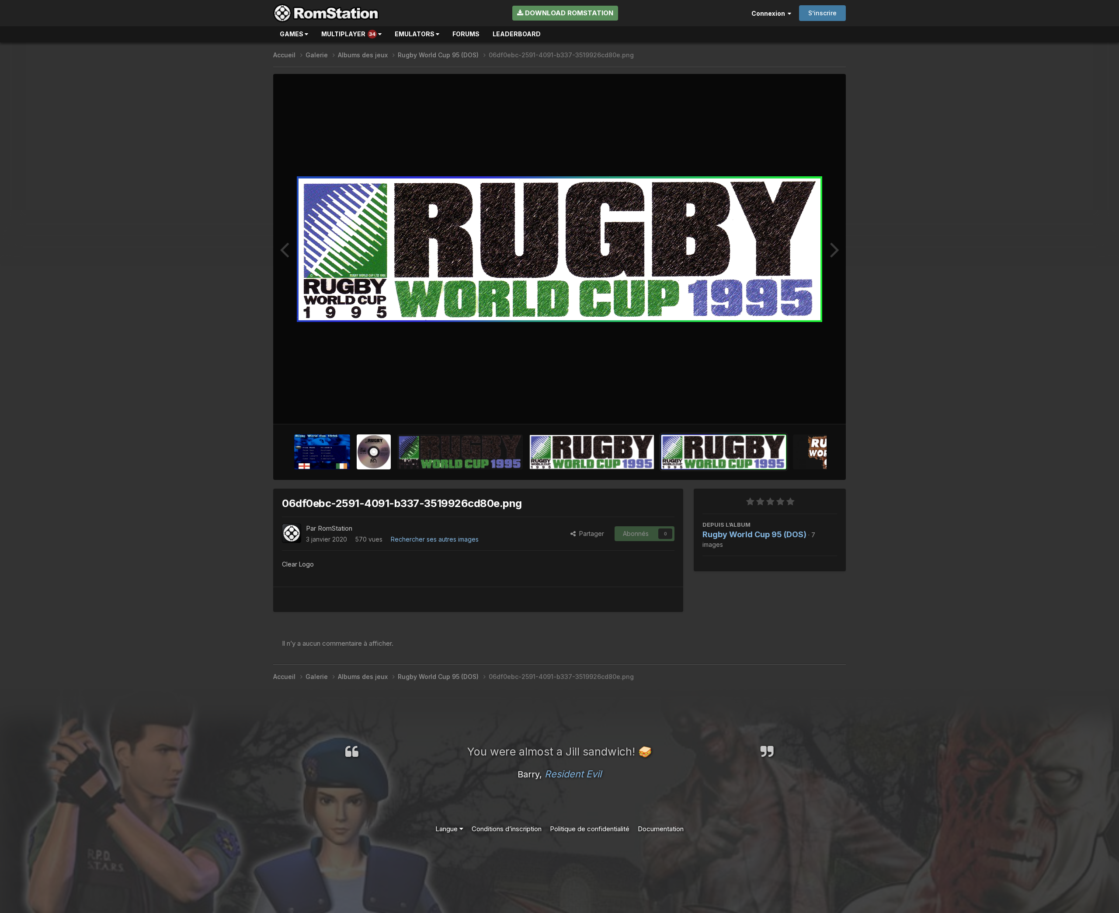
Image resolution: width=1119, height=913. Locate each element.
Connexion (769, 13)
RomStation (335, 528)
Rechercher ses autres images (435, 539)
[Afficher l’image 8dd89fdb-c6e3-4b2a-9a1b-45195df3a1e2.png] (322, 451)
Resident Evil (573, 774)
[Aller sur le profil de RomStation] (291, 533)
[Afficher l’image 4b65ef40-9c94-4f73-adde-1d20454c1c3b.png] (592, 451)
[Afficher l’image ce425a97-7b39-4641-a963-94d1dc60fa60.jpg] (374, 451)
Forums (466, 34)
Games (292, 34)
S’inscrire (822, 13)
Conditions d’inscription (507, 829)
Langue (447, 829)
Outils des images (800, 407)
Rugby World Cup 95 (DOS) (754, 534)
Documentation (661, 829)
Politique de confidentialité (589, 829)
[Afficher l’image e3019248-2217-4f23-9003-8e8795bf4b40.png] (460, 451)
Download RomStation (568, 13)
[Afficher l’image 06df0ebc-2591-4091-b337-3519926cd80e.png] (723, 451)
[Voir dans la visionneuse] (559, 249)
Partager (590, 533)
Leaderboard (517, 34)
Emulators (415, 34)
